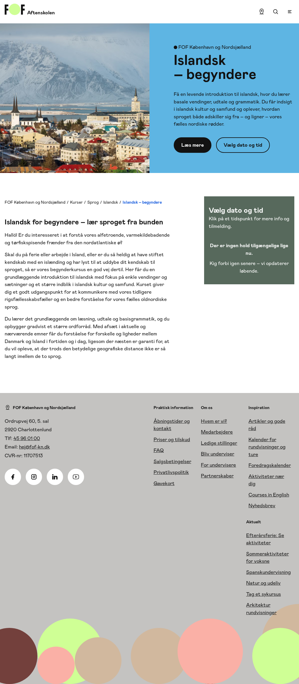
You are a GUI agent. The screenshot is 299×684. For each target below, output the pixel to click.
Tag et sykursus (263, 594)
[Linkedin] (55, 477)
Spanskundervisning (268, 572)
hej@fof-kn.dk (34, 447)
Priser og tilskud (172, 439)
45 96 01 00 (26, 438)
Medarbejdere (217, 432)
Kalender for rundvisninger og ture (267, 447)
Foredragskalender (269, 465)
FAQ (159, 450)
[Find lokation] (262, 12)
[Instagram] (34, 477)
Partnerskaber (217, 475)
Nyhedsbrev (261, 505)
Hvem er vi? (214, 421)
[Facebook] (13, 477)
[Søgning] (276, 12)
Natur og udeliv (263, 583)
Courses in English (268, 494)
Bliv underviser (217, 454)
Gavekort (164, 483)
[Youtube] (76, 477)
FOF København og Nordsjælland (35, 202)
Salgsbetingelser (172, 461)
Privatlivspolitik (171, 472)
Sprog (93, 202)
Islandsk (110, 202)
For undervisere (218, 465)
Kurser (76, 202)
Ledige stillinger (219, 443)
